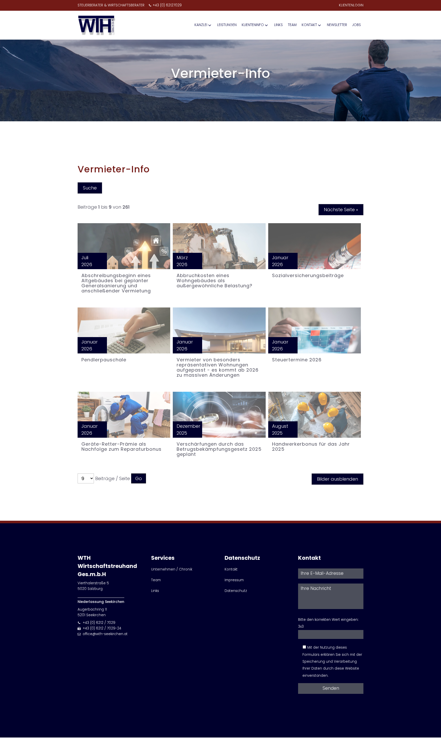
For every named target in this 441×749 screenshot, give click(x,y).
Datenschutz (236, 590)
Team (292, 24)
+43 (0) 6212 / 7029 (99, 622)
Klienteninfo (253, 24)
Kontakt (309, 24)
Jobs (356, 24)
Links (278, 24)
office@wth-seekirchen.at (105, 634)
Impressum (234, 580)
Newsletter (337, 24)
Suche (90, 188)
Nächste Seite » (341, 209)
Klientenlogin (351, 5)
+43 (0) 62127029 (167, 5)
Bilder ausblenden (337, 479)
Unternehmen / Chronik (171, 569)
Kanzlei (200, 24)
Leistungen (227, 24)
